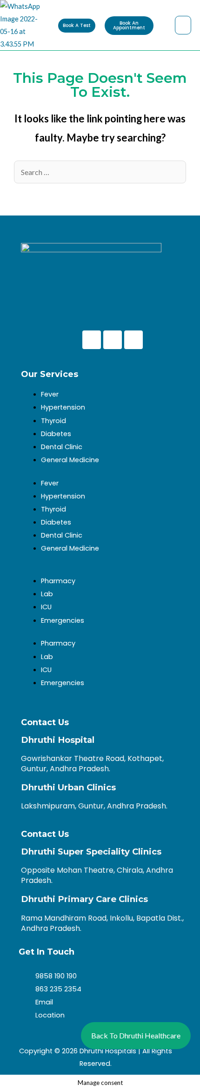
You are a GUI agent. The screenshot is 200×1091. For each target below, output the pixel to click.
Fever (50, 394)
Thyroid (53, 420)
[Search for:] (100, 172)
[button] (183, 25)
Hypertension (63, 407)
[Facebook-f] (91, 339)
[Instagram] (112, 339)
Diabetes (56, 433)
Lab (47, 594)
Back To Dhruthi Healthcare (135, 1035)
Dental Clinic (61, 446)
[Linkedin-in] (133, 339)
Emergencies (62, 620)
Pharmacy (58, 581)
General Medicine (70, 460)
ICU (46, 607)
